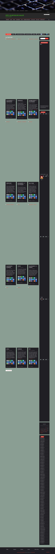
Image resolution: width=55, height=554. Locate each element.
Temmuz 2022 (42, 511)
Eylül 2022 (41, 508)
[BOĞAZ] (40, 34)
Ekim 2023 (41, 489)
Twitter (7, 549)
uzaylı (7, 366)
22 (45, 430)
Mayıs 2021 (41, 532)
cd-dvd (18, 282)
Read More (12, 109)
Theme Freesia (33, 552)
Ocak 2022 (41, 520)
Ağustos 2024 (42, 474)
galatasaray (7, 117)
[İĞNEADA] (25, 34)
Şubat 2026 (41, 447)
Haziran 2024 (42, 477)
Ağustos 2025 (42, 456)
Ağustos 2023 (42, 492)
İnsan (14, 19)
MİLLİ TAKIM (31, 183)
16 (46, 429)
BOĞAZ (42, 34)
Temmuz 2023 (42, 493)
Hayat (11, 19)
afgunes (7, 103)
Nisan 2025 (41, 462)
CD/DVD (19, 266)
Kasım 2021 (41, 523)
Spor (22, 19)
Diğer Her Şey (42, 19)
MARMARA (20, 349)
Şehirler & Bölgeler (27, 19)
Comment (11, 117)
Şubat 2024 (41, 483)
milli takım (30, 200)
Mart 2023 (41, 499)
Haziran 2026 (42, 441)
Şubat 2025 (41, 465)
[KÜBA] (45, 34)
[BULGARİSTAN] (18, 34)
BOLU (32, 34)
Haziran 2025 (42, 459)
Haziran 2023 (42, 495)
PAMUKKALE (20, 100)
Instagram (14, 549)
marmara (19, 366)
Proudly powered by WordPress (21, 552)
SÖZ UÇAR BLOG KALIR (15, 15)
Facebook (21, 549)
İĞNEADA (27, 34)
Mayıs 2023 (41, 496)
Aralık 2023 (41, 486)
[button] (41, 144)
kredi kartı (7, 200)
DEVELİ (37, 34)
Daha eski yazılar (9, 370)
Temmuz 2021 (42, 529)
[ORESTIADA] (49, 34)
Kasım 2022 (41, 505)
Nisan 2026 (41, 444)
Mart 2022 (41, 517)
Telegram (43, 549)
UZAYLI (7, 349)
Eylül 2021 (41, 526)
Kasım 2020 (41, 541)
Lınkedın (29, 549)
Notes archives (37, 549)
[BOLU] (30, 34)
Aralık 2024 (41, 468)
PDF (30, 349)
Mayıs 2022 (41, 514)
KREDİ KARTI (8, 183)
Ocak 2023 (41, 502)
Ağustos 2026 (42, 438)
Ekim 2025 (41, 453)
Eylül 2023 (41, 490)
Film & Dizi (37, 19)
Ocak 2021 (41, 538)
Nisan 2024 (41, 480)
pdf (29, 366)
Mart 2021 (41, 535)
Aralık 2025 (41, 450)
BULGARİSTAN (21, 34)
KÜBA (47, 34)
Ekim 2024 (41, 471)
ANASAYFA (7, 19)
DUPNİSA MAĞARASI (13, 34)
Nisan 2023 (41, 498)
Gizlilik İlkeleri (47, 552)
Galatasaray (18, 19)
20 (43, 430)
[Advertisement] (27, 27)
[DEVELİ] (34, 34)
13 (43, 429)
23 (46, 430)
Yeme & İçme (33, 19)
